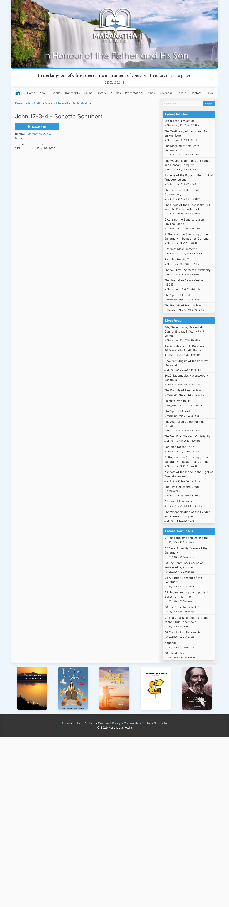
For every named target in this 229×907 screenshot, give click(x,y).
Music (152, 93)
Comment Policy (109, 723)
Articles (115, 93)
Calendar (166, 93)
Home (31, 93)
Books (56, 93)
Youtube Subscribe (154, 723)
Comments (131, 723)
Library (101, 93)
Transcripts (72, 93)
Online (88, 93)
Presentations (134, 93)
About (43, 93)
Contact (196, 93)
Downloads (22, 103)
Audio (38, 103)
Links (209, 93)
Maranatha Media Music (72, 103)
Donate (181, 93)
